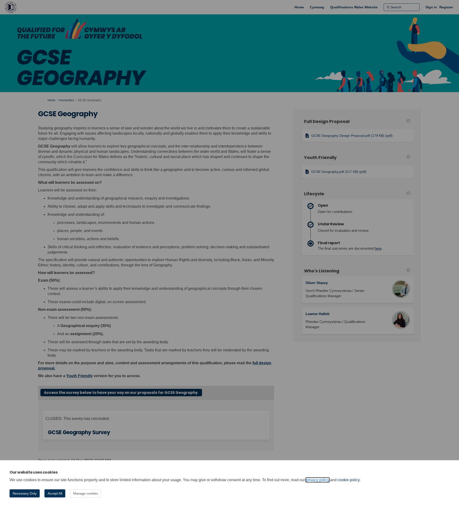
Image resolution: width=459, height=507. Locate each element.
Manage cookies (85, 493)
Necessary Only (25, 493)
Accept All (55, 493)
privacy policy (317, 480)
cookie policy (349, 480)
